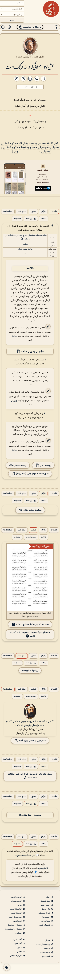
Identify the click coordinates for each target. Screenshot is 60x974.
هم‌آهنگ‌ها (7, 211)
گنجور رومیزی (16, 901)
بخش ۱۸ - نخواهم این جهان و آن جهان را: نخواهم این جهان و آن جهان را (45, 147)
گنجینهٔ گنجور (16, 913)
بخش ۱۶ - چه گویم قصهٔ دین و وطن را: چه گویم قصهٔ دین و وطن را (15, 147)
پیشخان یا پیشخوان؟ (13, 929)
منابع (19, 947)
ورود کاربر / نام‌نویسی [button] (32, 27)
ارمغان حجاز (23, 57)
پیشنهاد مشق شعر (30, 670)
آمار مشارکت (17, 939)
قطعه (25, 244)
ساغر (20, 905)
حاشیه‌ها (17, 218)
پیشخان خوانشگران (14, 925)
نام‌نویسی (43, 868)
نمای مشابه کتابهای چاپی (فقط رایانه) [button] (32, 473)
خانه (48, 897)
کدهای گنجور (16, 897)
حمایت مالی (45, 952)
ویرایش (14, 336)
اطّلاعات (54, 211)
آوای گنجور (17, 921)
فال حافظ (46, 909)
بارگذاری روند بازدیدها (30, 815)
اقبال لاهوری (38, 57)
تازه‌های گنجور (44, 925)
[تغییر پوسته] (6, 967)
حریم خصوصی (16, 955)
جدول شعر (45, 905)
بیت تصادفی (45, 901)
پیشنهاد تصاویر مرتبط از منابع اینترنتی (32, 624)
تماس (19, 951)
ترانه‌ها (43, 218)
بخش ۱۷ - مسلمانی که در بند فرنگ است (30, 66)
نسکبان (19, 933)
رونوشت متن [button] (45, 465)
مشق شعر (22, 211)
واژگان (43, 211)
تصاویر (33, 211)
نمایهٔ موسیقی (44, 913)
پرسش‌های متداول (42, 944)
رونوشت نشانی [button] (19, 465)
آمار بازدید (18, 943)
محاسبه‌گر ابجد (15, 917)
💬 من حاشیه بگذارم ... (27, 855)
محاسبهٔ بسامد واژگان (32, 510)
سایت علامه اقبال (25, 249)
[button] (56, 27)
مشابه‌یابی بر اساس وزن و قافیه (32, 740)
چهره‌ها (47, 948)
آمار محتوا (46, 956)
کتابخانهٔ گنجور (16, 909)
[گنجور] (51, 9)
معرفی (47, 940)
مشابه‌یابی (45, 921)
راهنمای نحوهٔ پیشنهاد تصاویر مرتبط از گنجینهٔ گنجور (30, 634)
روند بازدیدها (31, 218)
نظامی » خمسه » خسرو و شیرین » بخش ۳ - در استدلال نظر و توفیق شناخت (30, 723)
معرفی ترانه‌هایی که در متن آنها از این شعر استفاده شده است (30, 775)
